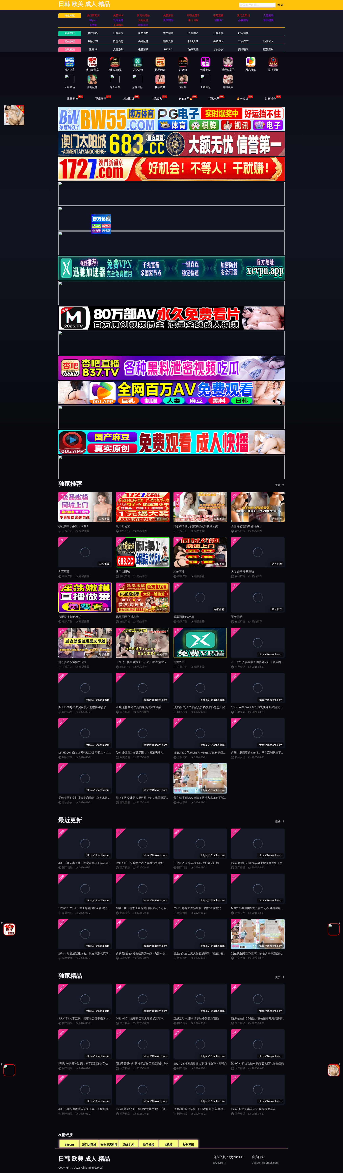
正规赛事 (100, 98)
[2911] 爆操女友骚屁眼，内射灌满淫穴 (139, 752)
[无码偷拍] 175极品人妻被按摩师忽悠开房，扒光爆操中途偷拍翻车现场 (217, 707)
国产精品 (93, 33)
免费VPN (179, 662)
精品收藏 (70, 41)
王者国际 (236, 616)
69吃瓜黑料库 (109, 1144)
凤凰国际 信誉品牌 (127, 616)
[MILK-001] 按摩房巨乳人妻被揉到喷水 (82, 707)
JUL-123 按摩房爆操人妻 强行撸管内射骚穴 (200, 1063)
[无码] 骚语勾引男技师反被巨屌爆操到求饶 (142, 1063)
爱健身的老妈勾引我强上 (246, 526)
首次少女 (218, 49)
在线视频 (70, 49)
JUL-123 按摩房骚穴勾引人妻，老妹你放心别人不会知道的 (94, 1109)
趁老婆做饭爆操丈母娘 (72, 662)
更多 (278, 484)
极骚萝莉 (143, 49)
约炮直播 (179, 571)
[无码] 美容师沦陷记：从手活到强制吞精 (83, 1063)
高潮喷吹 (243, 49)
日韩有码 (118, 33)
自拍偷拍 (143, 33)
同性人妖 (193, 41)
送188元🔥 (186, 98)
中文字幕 (168, 33)
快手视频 (148, 1144)
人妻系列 (118, 49)
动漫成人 (268, 41)
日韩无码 (218, 33)
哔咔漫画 (188, 1144)
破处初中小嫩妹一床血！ (73, 526)
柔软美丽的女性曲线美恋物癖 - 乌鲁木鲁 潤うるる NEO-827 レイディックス (104, 797)
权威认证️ (129, 98)
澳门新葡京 (123, 526)
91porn (69, 1144)
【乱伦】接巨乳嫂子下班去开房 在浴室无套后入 (145, 662)
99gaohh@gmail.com (265, 1162)
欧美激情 (243, 33)
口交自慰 (118, 41)
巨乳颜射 (268, 49)
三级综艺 (243, 41)
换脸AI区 (218, 41)
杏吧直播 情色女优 (69, 616)
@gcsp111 (219, 1162)
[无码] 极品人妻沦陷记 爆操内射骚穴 (253, 1109)
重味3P (93, 49)
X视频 (168, 1144)
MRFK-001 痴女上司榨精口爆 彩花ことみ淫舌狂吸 (89, 752)
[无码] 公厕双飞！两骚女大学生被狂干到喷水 (143, 1109)
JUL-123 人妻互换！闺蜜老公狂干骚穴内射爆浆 (260, 662)
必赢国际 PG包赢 (184, 616)
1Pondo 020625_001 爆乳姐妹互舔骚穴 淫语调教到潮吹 (265, 707)
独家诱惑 (193, 49)
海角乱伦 (128, 1144)
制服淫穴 (93, 41)
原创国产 (193, 33)
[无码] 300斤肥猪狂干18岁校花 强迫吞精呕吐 (201, 1109)
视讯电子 (214, 98)
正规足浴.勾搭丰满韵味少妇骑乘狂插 (138, 707)
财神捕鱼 (270, 98)
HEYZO (168, 49)
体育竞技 (72, 98)
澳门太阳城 (123, 571)
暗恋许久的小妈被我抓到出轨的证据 (195, 526)
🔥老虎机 (242, 98)
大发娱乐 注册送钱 (242, 571)
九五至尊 (63, 571)
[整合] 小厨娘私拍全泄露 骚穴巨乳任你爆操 (257, 1063)
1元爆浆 (157, 98)
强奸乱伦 (143, 41)
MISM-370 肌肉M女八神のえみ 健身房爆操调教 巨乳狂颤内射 (211, 752)
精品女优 (168, 41)
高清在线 (70, 33)
